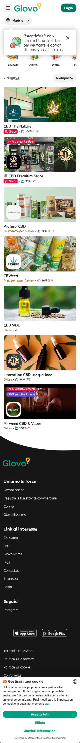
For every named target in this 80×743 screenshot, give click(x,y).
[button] (13, 56)
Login (8, 587)
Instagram (11, 610)
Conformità (12, 675)
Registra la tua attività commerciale (30, 498)
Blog (7, 562)
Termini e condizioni (18, 651)
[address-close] (67, 37)
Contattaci (12, 570)
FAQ (7, 546)
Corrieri (9, 506)
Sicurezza (11, 579)
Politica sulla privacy (19, 659)
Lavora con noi (14, 490)
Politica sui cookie (17, 667)
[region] (40, 56)
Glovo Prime (13, 554)
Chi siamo (11, 538)
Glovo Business (15, 515)
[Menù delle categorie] (8, 8)
